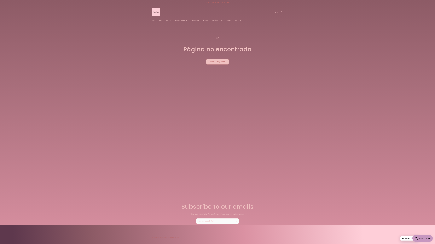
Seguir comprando (217, 61)
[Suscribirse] (236, 221)
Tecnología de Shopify (174, 237)
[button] (271, 12)
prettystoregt (162, 237)
